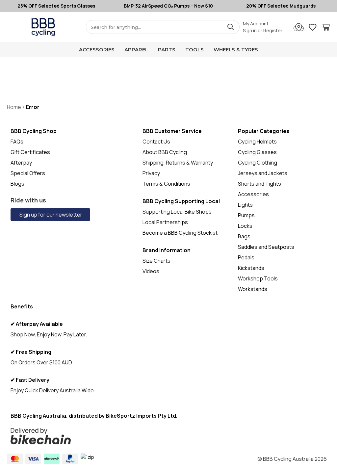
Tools (194, 49)
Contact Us (156, 141)
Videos (151, 271)
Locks (245, 225)
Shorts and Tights (259, 183)
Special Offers (28, 173)
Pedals (246, 257)
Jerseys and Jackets (262, 173)
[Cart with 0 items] (325, 28)
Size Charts (156, 260)
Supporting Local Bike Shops (177, 211)
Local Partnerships (165, 222)
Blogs (17, 183)
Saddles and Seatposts (266, 246)
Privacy (151, 173)
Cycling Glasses (257, 152)
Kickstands (251, 268)
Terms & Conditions (166, 183)
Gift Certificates (30, 152)
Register (272, 30)
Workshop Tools (258, 278)
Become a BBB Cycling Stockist (180, 232)
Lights (245, 204)
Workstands (252, 289)
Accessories (97, 49)
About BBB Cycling (165, 152)
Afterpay (21, 162)
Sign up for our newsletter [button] (50, 214)
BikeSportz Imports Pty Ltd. (141, 415)
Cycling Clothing (257, 162)
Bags (244, 236)
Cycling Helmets (257, 141)
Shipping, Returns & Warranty (178, 162)
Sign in (250, 30)
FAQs (17, 141)
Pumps (246, 215)
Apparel (136, 49)
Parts (166, 49)
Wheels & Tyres (236, 49)
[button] (136, 436)
